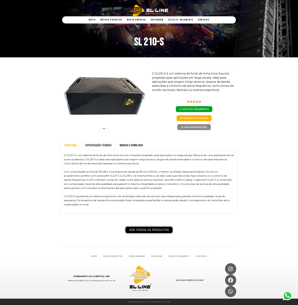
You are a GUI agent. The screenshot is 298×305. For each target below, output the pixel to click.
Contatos (201, 256)
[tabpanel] (149, 182)
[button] (66, 95)
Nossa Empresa (137, 256)
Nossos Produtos (113, 256)
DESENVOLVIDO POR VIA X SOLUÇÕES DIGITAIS (149, 302)
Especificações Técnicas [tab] (98, 145)
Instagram (156, 256)
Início (94, 256)
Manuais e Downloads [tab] (131, 145)
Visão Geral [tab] (71, 145)
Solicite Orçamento (178, 256)
